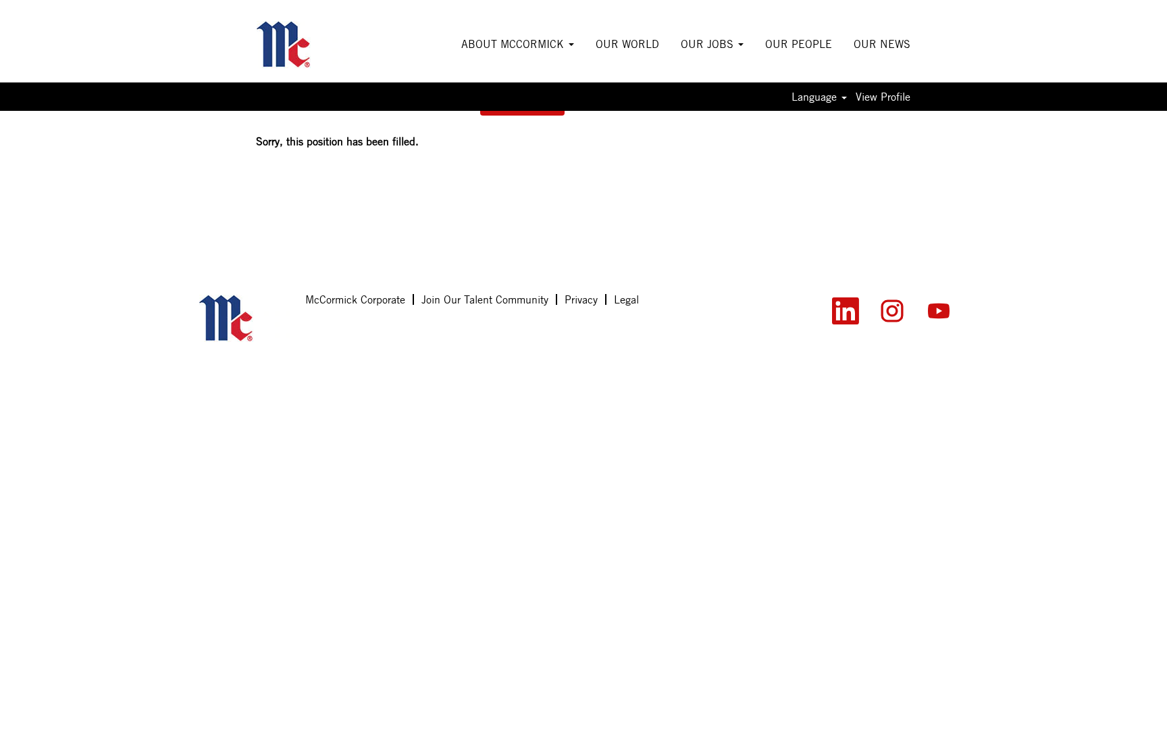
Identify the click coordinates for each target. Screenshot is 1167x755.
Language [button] (816, 97)
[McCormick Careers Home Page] (245, 318)
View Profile (883, 97)
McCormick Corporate (355, 299)
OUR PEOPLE (798, 44)
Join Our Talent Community (484, 299)
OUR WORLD (627, 44)
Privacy (581, 299)
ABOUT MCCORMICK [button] (514, 44)
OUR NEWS (882, 44)
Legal (626, 299)
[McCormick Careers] (302, 44)
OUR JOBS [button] (709, 44)
